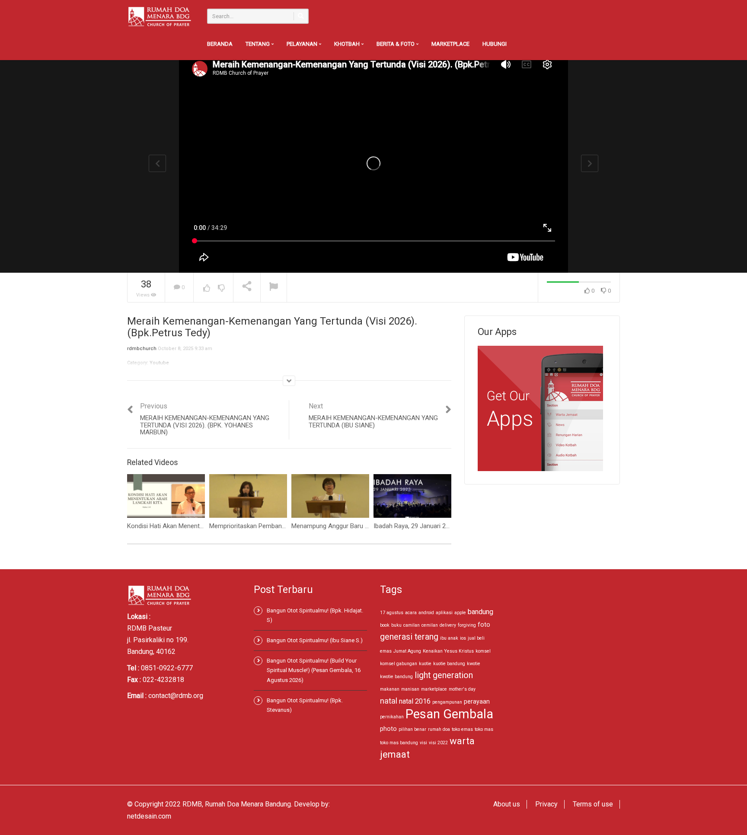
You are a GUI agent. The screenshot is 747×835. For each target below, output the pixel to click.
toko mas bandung (399, 743)
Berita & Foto (396, 44)
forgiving (467, 625)
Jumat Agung (407, 651)
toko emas (462, 729)
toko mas (484, 729)
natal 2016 (415, 701)
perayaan (477, 701)
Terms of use (593, 804)
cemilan (429, 625)
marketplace (434, 689)
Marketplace (450, 44)
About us (506, 804)
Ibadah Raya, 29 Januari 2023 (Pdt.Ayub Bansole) (443, 526)
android (426, 612)
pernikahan (392, 717)
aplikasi (444, 612)
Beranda (220, 44)
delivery (448, 625)
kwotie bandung (396, 676)
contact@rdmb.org (175, 696)
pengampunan (447, 702)
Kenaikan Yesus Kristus (448, 651)
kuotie (425, 663)
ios (463, 638)
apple (460, 612)
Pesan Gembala (449, 714)
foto (484, 624)
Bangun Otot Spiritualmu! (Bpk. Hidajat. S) (315, 615)
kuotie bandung (449, 663)
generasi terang (409, 637)
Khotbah (347, 44)
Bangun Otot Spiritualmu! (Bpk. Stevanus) (305, 705)
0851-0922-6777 (167, 668)
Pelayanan (303, 44)
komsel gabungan (398, 663)
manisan (410, 689)
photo (388, 728)
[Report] (273, 287)
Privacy (546, 804)
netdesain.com (149, 816)
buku (396, 625)
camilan (411, 625)
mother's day (462, 689)
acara (411, 612)
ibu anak (449, 638)
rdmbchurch (141, 348)
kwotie (473, 663)
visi (423, 743)
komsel (483, 651)
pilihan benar (412, 729)
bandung (480, 612)
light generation (444, 675)
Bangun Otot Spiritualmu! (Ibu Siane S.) (315, 640)
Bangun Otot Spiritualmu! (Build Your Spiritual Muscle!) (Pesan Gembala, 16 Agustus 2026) (314, 670)
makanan (389, 689)
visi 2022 (438, 743)
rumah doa (439, 729)
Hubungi (494, 44)
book (384, 625)
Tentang (258, 44)
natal (388, 700)
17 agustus (391, 612)
